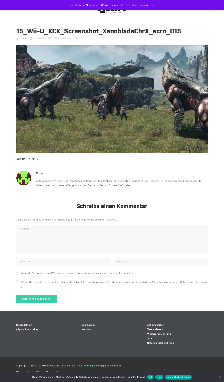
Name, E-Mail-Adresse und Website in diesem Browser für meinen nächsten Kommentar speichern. (78, 272)
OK (150, 377)
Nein (159, 377)
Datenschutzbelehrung (193, 281)
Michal (39, 172)
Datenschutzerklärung (178, 377)
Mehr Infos (131, 4)
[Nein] (220, 377)
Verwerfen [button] (147, 4)
